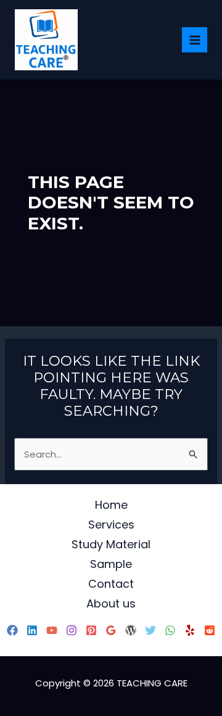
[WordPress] (130, 630)
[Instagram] (71, 630)
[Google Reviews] (111, 630)
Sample (111, 564)
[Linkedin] (32, 630)
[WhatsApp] (170, 630)
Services (111, 524)
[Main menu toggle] (194, 39)
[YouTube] (51, 630)
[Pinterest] (91, 630)
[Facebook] (12, 630)
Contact (111, 583)
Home (111, 504)
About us (111, 603)
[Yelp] (189, 630)
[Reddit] (209, 630)
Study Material (111, 544)
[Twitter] (150, 630)
